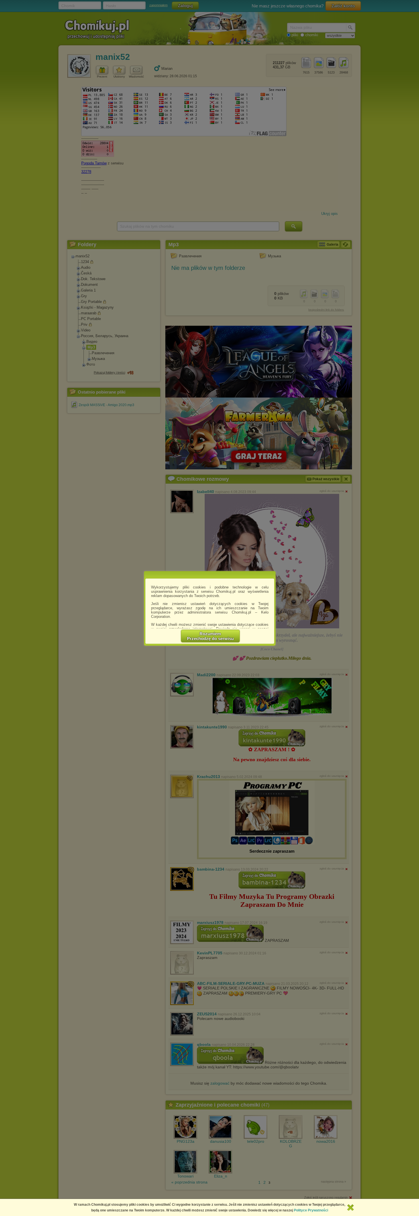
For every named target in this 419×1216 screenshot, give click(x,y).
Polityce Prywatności (311, 1210)
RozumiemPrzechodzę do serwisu (210, 636)
